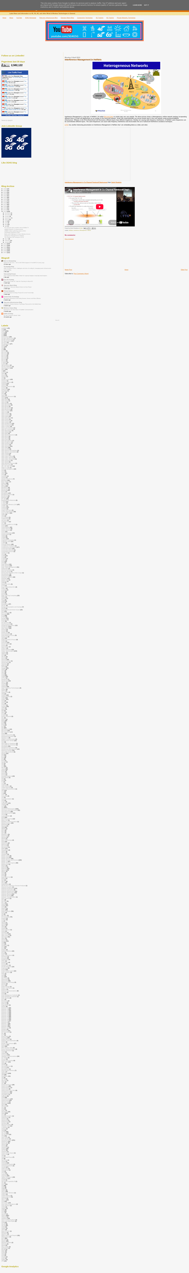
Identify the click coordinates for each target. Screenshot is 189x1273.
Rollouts (3, 1045)
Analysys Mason (6, 382)
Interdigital (4, 746)
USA (2, 1201)
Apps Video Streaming (8, 459)
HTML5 (3, 705)
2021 (5, 197)
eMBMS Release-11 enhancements (13, 229)
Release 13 (4, 1012)
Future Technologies (7, 651)
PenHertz (4, 956)
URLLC (3, 1200)
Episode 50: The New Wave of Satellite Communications (18, 309)
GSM (2, 675)
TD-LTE (3, 1133)
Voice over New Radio (8, 1221)
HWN (3, 708)
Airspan (3, 376)
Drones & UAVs (6, 584)
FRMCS (3, 648)
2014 (5, 209)
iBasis (3, 709)
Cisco (3, 531)
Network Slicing (6, 895)
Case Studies (5, 513)
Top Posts (4, 1160)
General (3, 659)
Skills (3, 1082)
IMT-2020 (4, 730)
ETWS (3, 617)
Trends (3, 1167)
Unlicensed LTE (6, 1197)
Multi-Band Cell (6, 877)
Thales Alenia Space (7, 1153)
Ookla (3, 931)
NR (2, 914)
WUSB (3, 1249)
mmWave (4, 854)
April (6, 226)
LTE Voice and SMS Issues (9, 810)
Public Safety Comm (7, 971)
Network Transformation (8, 897)
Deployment (5, 575)
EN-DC (3, 605)
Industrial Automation (7, 736)
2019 (5, 201)
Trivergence (5, 1170)
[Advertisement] (94, 47)
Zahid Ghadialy (116, 182)
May (6, 224)
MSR (2, 874)
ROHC (3, 1042)
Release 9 (4, 1026)
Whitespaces (5, 1237)
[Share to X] (91, 228)
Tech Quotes (5, 1138)
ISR (2, 763)
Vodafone (4, 1218)
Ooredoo (4, 932)
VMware (3, 1217)
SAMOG (3, 1053)
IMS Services (5, 729)
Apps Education (6, 417)
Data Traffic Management (8, 567)
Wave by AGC (5, 1231)
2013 (5, 211)
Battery (3, 483)
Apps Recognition (6, 440)
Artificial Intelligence (7, 469)
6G (2, 349)
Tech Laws (4, 1137)
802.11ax (4, 354)
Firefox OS (4, 632)
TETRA (3, 1150)
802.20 (3, 359)
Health (3, 683)
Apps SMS (4, 447)
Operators (4, 937)
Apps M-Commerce (7, 429)
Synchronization (6, 1124)
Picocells (4, 958)
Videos (89, 230)
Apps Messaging (6, 430)
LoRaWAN (4, 803)
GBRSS (3, 654)
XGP (2, 1255)
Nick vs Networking (10, 261)
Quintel (3, 983)
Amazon (3, 381)
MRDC (3, 871)
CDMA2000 (4, 518)
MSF (2, 873)
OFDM (3, 924)
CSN (2, 557)
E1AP (3, 591)
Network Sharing (6, 894)
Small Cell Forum (6, 1084)
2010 (5, 247)
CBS (2, 516)
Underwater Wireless (7, 1192)
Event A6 (4, 619)
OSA (2, 944)
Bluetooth (4, 490)
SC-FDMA (4, 1057)
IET (2, 722)
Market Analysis (6, 823)
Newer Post (68, 270)
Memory (3, 837)
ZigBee (3, 1259)
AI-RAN (3, 372)
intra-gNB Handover (7, 752)
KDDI (3, 772)
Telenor (3, 1144)
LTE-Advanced (5, 811)
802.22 (3, 361)
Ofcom (3, 922)
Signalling (4, 1073)
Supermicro (4, 1117)
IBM (2, 710)
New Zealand (5, 898)
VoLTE (3, 1225)
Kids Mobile (4, 777)
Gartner (3, 652)
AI (2, 371)
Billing (3, 486)
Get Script (8, 115)
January (7, 242)
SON (2, 1097)
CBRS (3, 514)
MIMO (3, 848)
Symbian (4, 1123)
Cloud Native (5, 534)
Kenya (3, 774)
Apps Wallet (5, 462)
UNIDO (3, 1194)
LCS (2, 791)
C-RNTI (3, 503)
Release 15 (4, 1015)
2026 (5, 189)
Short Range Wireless (7, 1070)
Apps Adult (4, 399)
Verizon (3, 1214)
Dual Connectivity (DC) (8, 587)
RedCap (3, 1003)
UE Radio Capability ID (8, 1181)
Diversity (4, 581)
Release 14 (4, 1013)
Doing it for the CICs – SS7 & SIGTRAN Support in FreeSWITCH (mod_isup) (24, 262)
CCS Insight (5, 517)
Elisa (2, 600)
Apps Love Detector (7, 427)
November (8, 214)
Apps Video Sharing (7, 457)
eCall (3, 592)
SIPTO (3, 1079)
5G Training (99, 18)
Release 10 (4, 1008)
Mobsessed (4, 864)
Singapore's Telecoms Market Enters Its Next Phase (18, 287)
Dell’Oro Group (5, 571)
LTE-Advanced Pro (7, 813)
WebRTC (4, 1234)
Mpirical (3, 870)
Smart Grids (4, 1089)
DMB (2, 582)
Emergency (4, 604)
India (2, 733)
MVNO (3, 878)
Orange (3, 941)
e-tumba (3, 590)
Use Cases (4, 1202)
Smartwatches (5, 1093)
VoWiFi (3, 1228)
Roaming (4, 1037)
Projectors (4, 968)
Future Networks (6, 649)
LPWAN (3, 804)
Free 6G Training (9, 279)
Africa (3, 369)
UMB (2, 1188)
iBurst (3, 712)
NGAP (3, 904)
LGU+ (3, 794)
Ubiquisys (4, 1178)
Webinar (3, 1232)
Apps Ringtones (6, 442)
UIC (2, 1183)
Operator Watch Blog (67, 18)
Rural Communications (8, 1049)
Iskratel (3, 762)
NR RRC (4, 915)
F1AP (3, 621)
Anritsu (3, 388)
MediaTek (4, 836)
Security (3, 1067)
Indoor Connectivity (7, 735)
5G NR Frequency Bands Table (12, 315)
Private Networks (9, 291)
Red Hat (3, 1002)
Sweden (3, 1119)
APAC (3, 392)
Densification (5, 574)
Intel (2, 742)
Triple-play (4, 1168)
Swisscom (4, 1120)
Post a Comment (69, 239)
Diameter (4, 578)
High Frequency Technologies (10, 688)
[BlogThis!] (89, 228)
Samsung (4, 1055)
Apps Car (4, 412)
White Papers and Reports (9, 1235)
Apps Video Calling (7, 456)
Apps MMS (4, 433)
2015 (5, 208)
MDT (2, 833)
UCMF (3, 1180)
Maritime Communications (9, 821)
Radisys (3, 989)
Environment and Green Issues (10, 609)
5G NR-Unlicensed (7, 339)
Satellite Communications (9, 1056)
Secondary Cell (6, 1066)
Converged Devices (7, 551)
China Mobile (5, 527)
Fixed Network (5, 634)
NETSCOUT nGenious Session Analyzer (13, 885)
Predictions (4, 962)
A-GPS (3, 363)
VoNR (3, 1227)
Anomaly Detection (7, 386)
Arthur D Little (5, 467)
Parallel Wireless (6, 951)
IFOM (3, 725)
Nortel (3, 912)
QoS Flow (4, 978)
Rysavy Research (6, 1050)
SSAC (3, 1110)
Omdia (3, 928)
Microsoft (4, 846)
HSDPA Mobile (5, 696)
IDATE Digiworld (6, 716)
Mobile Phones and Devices (9, 860)
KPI (2, 779)
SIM (2, 1074)
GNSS (3, 666)
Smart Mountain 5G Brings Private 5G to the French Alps (19, 292)
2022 (5, 195)
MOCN (3, 865)
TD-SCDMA (4, 1134)
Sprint (3, 1104)
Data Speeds (5, 565)
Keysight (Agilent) (6, 776)
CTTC (66, 125)
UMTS (3, 1191)
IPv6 (2, 757)
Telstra (3, 1146)
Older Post (184, 270)
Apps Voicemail (6, 460)
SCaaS (3, 1059)
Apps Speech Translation (8, 452)
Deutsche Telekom (6, 577)
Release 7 (4, 1023)
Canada (3, 509)
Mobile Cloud (5, 855)
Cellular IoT (4, 521)
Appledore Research (7, 396)
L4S (2, 783)
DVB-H (3, 588)
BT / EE (3, 499)
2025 (5, 190)
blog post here (108, 116)
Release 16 (4, 1016)
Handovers (4, 681)
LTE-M (3, 814)
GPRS (3, 669)
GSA (2, 673)
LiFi (2, 797)
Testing (3, 1148)
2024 (5, 192)
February (7, 240)
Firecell (3, 631)
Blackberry (4, 487)
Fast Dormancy (5, 624)
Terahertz (4, 1147)
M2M (2, 817)
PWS (2, 973)
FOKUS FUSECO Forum (8, 639)
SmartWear (4, 1094)
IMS (2, 727)
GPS (2, 671)
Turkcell (3, 1174)
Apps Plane (4, 439)
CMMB (3, 537)
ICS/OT (3, 715)
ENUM (3, 608)
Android (3, 383)
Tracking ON (21, 115)
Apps (2, 398)
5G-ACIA (4, 342)
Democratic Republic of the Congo (11, 572)
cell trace (4, 520)
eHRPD (3, 598)
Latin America (5, 786)
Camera (3, 507)
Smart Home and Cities (8, 1090)
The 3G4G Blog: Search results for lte (14, 108)
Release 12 (4, 1010)
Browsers (4, 497)
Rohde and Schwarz (7, 1043)
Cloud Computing (6, 533)
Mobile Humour (6, 858)
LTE (2, 807)
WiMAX (3, 1241)
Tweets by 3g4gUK (7, 120)
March (6, 239)
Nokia (3, 910)
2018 (5, 202)
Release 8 (4, 1025)
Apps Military (5, 432)
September (8, 218)
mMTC (3, 851)
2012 (5, 243)
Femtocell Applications (8, 625)
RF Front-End (5, 1032)
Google (3, 668)
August (7, 219)
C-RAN (3, 501)
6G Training (110, 18)
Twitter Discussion (6, 1177)
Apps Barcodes (5, 405)
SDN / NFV (4, 1062)
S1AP (3, 1052)
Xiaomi (3, 1256)
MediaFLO (4, 834)
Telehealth (4, 1143)
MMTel (3, 853)
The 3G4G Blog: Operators (20, 77)
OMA (2, 927)
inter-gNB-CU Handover (8, 743)
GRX (2, 672)
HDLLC (3, 682)
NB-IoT (3, 881)
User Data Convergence (8, 1204)
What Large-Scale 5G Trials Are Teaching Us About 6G (18, 281)
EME (2, 602)
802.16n (3, 358)
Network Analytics (6, 887)
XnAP (3, 1258)
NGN (2, 907)
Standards (4, 1111)
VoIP (2, 1222)
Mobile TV (4, 861)
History (3, 689)
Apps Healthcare (6, 423)
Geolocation (5, 662)
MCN (2, 830)
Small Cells (4, 1086)
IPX (2, 759)
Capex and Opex (6, 510)
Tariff (2, 1130)
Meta (2, 841)
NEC (2, 882)
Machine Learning (6, 818)
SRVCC (3, 1106)
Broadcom (4, 496)
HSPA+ (3, 699)
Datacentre (4, 568)
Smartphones (5, 1092)
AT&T (3, 473)
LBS (2, 790)
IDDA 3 (3, 719)
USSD (3, 1207)
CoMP (3, 543)
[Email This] (87, 228)
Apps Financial (5, 420)
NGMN (3, 905)
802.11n (3, 355)
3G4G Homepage (30, 18)
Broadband (4, 493)
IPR (2, 755)
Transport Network (6, 1165)
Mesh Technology (6, 840)
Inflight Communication (8, 739)
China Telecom (5, 528)
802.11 (3, 351)
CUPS (3, 560)
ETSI (2, 615)
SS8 (2, 1109)
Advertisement (5, 368)
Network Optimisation (7, 892)
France (3, 645)
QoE (2, 975)
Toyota (3, 1161)
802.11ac (4, 352)
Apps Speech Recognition (9, 450)
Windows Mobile (6, 1242)
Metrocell (4, 844)
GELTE (3, 656)
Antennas (4, 389)
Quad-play (4, 979)
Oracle (3, 939)
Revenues (4, 1030)
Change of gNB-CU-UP (8, 524)
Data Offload (5, 564)
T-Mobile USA (5, 1126)
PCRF (3, 954)
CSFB (3, 555)
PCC (2, 952)
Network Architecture (7, 888)
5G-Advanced (5, 344)
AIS (2, 378)
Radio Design (5, 986)
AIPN (2, 373)
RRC (2, 1046)
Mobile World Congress (8, 863)
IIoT (2, 726)
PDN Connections (6, 955)
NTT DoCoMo (5, 917)
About (11, 18)
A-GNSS (3, 362)
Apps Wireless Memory (8, 463)
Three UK (4, 1154)
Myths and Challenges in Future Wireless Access (17, 234)
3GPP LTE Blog (8, 313)
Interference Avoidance (8, 747)
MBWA (3, 828)
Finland (3, 629)
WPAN (3, 1245)
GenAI (3, 658)
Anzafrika (4, 390)
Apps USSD (5, 454)
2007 (5, 252)
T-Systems (4, 1127)
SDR (2, 1063)
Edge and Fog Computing (9, 595)
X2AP (3, 1252)
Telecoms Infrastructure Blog (48, 18)
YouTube (19, 18)
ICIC (2, 713)
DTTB (3, 585)
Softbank (4, 1096)
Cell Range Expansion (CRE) (12, 232)
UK (2, 1185)
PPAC (3, 961)
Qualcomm (4, 981)
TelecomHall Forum (10, 274)
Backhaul (4, 480)
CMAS (3, 536)
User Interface (5, 1205)
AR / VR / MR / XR (6, 466)
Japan (3, 769)
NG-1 (3, 902)
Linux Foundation (6, 799)
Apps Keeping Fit (6, 425)
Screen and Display (7, 1060)
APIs (2, 393)
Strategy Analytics (6, 1116)
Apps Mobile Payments (8, 435)
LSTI (2, 806)
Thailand (4, 1151)
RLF (2, 1035)
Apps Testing (5, 453)
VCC (2, 1212)
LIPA (2, 800)
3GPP (3, 331)
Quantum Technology (7, 982)
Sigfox (3, 1072)
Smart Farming (5, 1087)
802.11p (3, 356)
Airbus (3, 375)
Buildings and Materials (8, 500)
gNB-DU (3, 665)
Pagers (3, 949)
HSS (2, 700)
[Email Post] (84, 228)
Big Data (4, 484)
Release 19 (4, 1020)
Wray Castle (5, 1247)
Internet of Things (6, 750)
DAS (2, 563)
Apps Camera (5, 410)
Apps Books (5, 406)
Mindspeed (4, 850)
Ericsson (4, 614)
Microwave (4, 847)
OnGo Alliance (5, 929)
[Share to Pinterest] (95, 228)
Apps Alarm (4, 400)
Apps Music (4, 436)
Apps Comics (5, 413)
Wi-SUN (3, 1239)
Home (4, 18)
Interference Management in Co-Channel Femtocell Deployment (86, 182)
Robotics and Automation (8, 1040)
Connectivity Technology (85, 18)
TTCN (3, 1173)
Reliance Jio (5, 1028)
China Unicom (5, 530)
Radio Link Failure (6, 988)
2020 (5, 199)
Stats (2, 1113)
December (8, 213)
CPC (2, 554)
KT (2, 782)
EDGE (3, 594)
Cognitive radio (5, 541)
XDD (2, 1254)
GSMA (3, 676)
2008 (5, 250)
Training (3, 1163)
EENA (3, 597)
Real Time (14, 115)
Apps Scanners (5, 443)
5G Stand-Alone (6, 341)
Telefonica (4, 1141)
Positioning (4, 959)
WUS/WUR (4, 1248)
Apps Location (5, 426)
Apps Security (5, 446)
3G (2, 329)
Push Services (5, 972)
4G (2, 334)
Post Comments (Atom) (81, 273)
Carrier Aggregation (7, 511)
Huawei (3, 706)
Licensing (4, 796)
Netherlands (5, 884)
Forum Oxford (5, 644)
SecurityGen (5, 1069)
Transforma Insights (7, 1164)
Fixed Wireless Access (8, 635)
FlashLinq (4, 636)
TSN (2, 1171)
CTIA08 (3, 558)
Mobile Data (5, 857)
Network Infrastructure (7, 891)
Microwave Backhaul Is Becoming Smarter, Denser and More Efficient (22, 298)
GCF (2, 655)
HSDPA (3, 695)
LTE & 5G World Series (8, 809)
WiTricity (3, 1244)
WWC (3, 1251)
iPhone (3, 753)
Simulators (4, 1076)
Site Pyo (3, 1080)
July (6, 221)
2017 (5, 204)
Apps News (4, 437)
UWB (2, 1210)
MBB (2, 827)
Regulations (5, 1005)
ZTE (2, 1261)
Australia (4, 476)
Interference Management (80, 230)
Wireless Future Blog (10, 308)
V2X (2, 1211)
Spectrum (4, 1103)
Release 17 (4, 1018)
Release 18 (4, 1019)
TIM (2, 1156)
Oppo (3, 938)
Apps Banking (5, 403)
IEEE (2, 720)
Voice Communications (8, 1219)
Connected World (6, 548)
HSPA (3, 698)
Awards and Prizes (7, 479)
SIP (2, 1077)
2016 (5, 206)
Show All (57, 320)
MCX (2, 831)
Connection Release (7, 550)
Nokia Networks (6, 911)
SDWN (3, 1065)
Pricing (3, 964)
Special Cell (5, 1101)
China (3, 526)
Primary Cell (5, 965)
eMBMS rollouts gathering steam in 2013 (15, 231)
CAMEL (3, 506)
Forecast (4, 642)
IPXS (2, 760)
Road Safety (5, 1036)
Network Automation (7, 890)
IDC (2, 718)
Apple (3, 395)
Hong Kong (4, 692)
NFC (2, 900)
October (7, 216)
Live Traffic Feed (15, 72)
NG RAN (4, 901)
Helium (3, 685)
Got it (146, 5)
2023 (5, 194)
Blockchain (4, 489)
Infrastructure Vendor (7, 740)
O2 (2, 921)
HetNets (71, 230)
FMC (2, 638)
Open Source (5, 935)
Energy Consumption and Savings (11, 607)
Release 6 (4, 1022)
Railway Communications (9, 991)
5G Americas (5, 336)
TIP (2, 1158)
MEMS (3, 838)
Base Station (5, 481)
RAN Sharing (5, 998)
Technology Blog (9, 266)
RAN (2, 993)
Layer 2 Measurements (8, 789)
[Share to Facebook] (93, 228)
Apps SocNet (5, 449)
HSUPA (3, 702)
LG (2, 793)
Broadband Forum (6, 494)
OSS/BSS (4, 945)
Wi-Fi (2, 1238)
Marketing (4, 824)
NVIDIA (3, 918)
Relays (3, 1006)
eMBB (3, 601)
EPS (2, 611)
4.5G (2, 332)
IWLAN (3, 767)
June (6, 222)
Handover (4, 679)
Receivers (4, 1001)
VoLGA (3, 1224)
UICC (3, 1184)
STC (2, 1114)
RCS (2, 999)
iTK (2, 764)
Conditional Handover (8, 545)
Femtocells (4, 627)
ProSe (3, 969)
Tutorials (4, 1175)
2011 (5, 245)
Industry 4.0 (4, 737)
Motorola (4, 868)
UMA (2, 1187)
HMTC (3, 691)
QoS (2, 976)
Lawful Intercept (6, 787)
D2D (2, 561)
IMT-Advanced (5, 732)
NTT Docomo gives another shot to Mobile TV (16, 227)
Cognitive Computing (7, 540)
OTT (2, 946)
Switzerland (4, 1121)
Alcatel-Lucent (5, 379)
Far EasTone (5, 622)
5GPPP (3, 345)
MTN (2, 875)
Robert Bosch (5, 1039)
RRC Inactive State (7, 1047)
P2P (2, 948)
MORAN (3, 867)
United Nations (5, 1195)
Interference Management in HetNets (14, 235)
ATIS (2, 474)
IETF (2, 723)
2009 (5, 249)
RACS (3, 985)
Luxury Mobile (5, 816)
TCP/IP (3, 1131)
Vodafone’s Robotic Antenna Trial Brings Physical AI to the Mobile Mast (22, 304)
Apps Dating (5, 416)
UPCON (3, 1198)
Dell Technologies (6, 570)
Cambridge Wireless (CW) (9, 504)
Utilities (3, 1208)
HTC (2, 703)
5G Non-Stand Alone (7, 338)
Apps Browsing (5, 409)
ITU (2, 766)
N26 (2, 880)
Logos (3, 801)
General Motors (6, 661)
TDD (2, 1136)
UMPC (3, 1190)
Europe (3, 618)
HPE (2, 693)
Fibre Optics (5, 628)
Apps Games (5, 422)
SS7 (2, 1107)
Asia (2, 470)
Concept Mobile (6, 544)
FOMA (3, 641)
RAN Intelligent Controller (9, 996)
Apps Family (5, 419)
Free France (5, 646)
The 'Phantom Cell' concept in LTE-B (14, 237)
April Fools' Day (6, 464)
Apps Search (5, 445)
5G (2, 335)
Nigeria (3, 908)
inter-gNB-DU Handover (8, 745)
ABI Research (5, 365)
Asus (2, 472)
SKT (2, 1083)
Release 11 (4, 1009)
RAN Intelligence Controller (9, 995)
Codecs (3, 538)
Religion (3, 1029)
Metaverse (4, 843)
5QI (2, 348)
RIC (2, 1033)
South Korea (5, 1100)
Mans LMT (4, 820)
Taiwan (3, 1128)
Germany (4, 664)
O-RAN (3, 919)
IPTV (2, 756)
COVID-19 (4, 553)
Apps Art (3, 402)
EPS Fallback (5, 612)
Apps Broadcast (6, 408)
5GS (2, 346)
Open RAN (4, 934)
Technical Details (6, 1140)
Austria (3, 477)
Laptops (3, 784)
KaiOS (3, 770)
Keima (3, 773)
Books (3, 491)
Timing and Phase (6, 1157)
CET (2, 523)
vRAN (3, 1229)
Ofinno (3, 925)
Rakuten (3, 992)
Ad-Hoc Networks (6, 366)
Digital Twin (4, 580)
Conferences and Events (8, 547)
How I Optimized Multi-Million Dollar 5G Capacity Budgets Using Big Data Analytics (25, 275)
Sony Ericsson (5, 1099)
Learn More (137, 5)
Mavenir (3, 826)
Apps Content (5, 415)
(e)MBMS (4, 328)
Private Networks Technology (126, 18)
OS (2, 942)
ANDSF (3, 385)
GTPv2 (3, 678)
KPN (2, 780)
